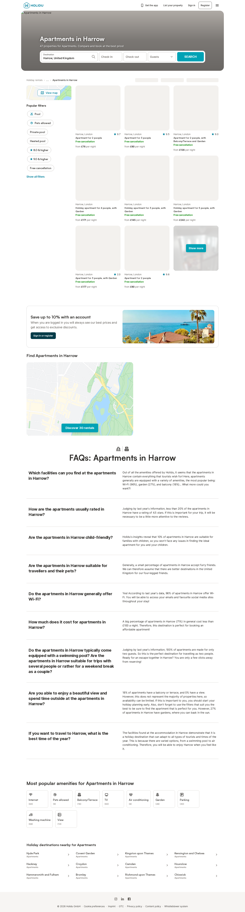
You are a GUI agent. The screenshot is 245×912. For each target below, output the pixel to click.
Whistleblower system (176, 906)
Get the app (151, 5)
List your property (173, 5)
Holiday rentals (34, 80)
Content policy (153, 906)
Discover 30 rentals (80, 428)
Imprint (112, 906)
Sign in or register (43, 335)
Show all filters (35, 176)
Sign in (191, 5)
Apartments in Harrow (64, 80)
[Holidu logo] (40, 5)
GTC (121, 906)
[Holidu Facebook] (129, 899)
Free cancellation (40, 168)
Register (205, 5)
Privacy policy (134, 906)
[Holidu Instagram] (116, 899)
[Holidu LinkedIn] (123, 899)
